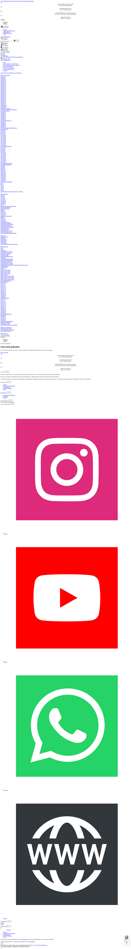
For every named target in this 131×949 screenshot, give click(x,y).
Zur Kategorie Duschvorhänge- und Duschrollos (11, 72)
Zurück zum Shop (4, 352)
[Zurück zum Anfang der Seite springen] (2, 943)
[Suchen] (14, 41)
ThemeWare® (32, 941)
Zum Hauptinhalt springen (6, 1)
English (5, 23)
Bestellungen (20, 57)
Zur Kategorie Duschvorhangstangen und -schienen (12, 191)
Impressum (5, 396)
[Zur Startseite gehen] (5, 36)
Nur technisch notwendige (6, 946)
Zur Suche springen (16, 1)
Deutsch (5, 22)
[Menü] (129, 935)
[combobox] (7, 41)
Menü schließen (6, 52)
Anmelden (3, 54)
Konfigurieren (15, 946)
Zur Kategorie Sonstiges (6, 331)
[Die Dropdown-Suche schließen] (17, 41)
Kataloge (5, 397)
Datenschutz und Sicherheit (9, 395)
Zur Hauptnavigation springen (27, 1)
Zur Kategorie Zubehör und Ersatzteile (9, 325)
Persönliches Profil (9, 57)
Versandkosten (24, 939)
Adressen (15, 57)
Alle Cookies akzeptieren (24, 946)
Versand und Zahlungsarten (9, 30)
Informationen (4, 392)
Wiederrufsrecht (6, 32)
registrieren (5, 55)
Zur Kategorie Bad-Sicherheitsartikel (8, 233)
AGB (4, 34)
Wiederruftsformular (7, 33)
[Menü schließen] (1, 74)
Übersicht (3, 57)
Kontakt (5, 29)
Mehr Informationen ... (43, 945)
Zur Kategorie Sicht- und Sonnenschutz (9, 244)
